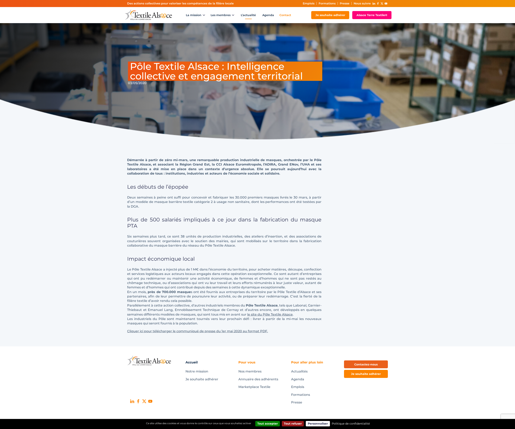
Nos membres (250, 371)
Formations (327, 3)
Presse (344, 3)
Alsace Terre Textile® (371, 15)
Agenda (268, 15)
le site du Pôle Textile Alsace (270, 314)
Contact (285, 15)
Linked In (374, 3)
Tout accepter (267, 423)
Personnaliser (318, 423)
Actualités (299, 371)
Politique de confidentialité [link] (351, 423)
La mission (193, 15)
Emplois (308, 3)
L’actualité (248, 15)
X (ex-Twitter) (382, 3)
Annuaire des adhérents (258, 379)
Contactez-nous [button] (366, 364)
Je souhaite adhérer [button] (366, 374)
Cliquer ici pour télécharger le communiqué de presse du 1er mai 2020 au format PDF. (197, 331)
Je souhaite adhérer (330, 15)
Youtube (386, 3)
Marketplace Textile (254, 387)
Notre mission (196, 371)
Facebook (378, 3)
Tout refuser (293, 423)
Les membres (221, 15)
